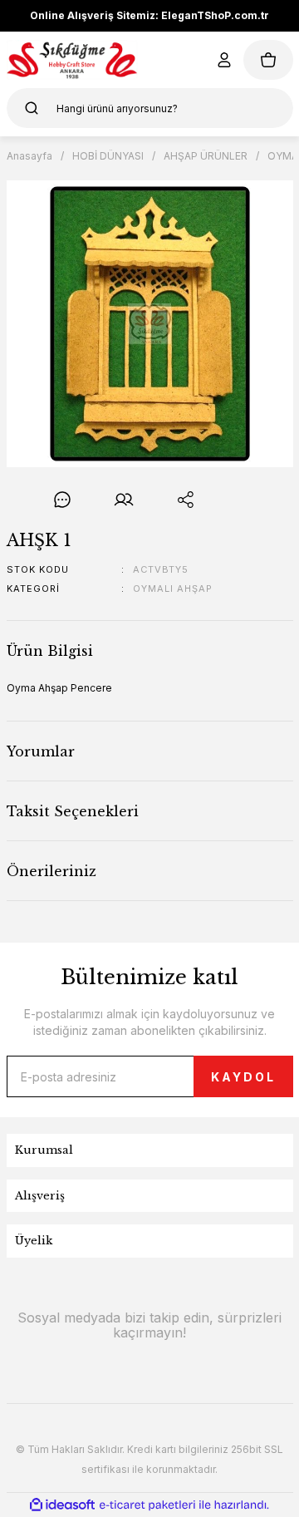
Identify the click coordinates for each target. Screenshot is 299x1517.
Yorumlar (41, 751)
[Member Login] (224, 60)
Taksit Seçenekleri (73, 811)
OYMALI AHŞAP (173, 588)
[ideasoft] (62, 1505)
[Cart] (268, 60)
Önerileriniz (51, 871)
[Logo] (73, 60)
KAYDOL (243, 1077)
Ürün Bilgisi (50, 651)
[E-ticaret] (147, 1504)
